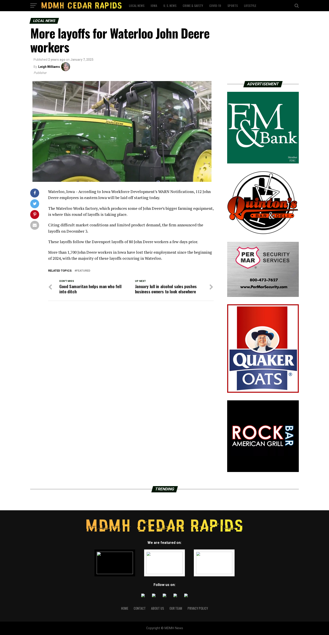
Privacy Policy (198, 608)
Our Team (175, 608)
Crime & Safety (193, 5)
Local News (136, 5)
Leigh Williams (49, 67)
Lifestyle (250, 5)
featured (83, 270)
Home (124, 608)
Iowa (154, 5)
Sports (232, 5)
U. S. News (169, 5)
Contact (140, 608)
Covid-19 (215, 5)
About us (157, 608)
